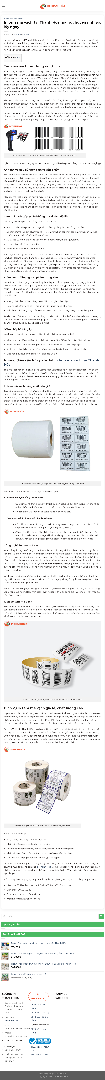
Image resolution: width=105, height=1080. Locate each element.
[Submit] (101, 916)
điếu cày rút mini (39, 1054)
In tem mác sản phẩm (13, 18)
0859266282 (11, 1020)
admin (26, 34)
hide (18, 57)
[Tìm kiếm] (102, 5)
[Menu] (3, 6)
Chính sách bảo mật (40, 1012)
